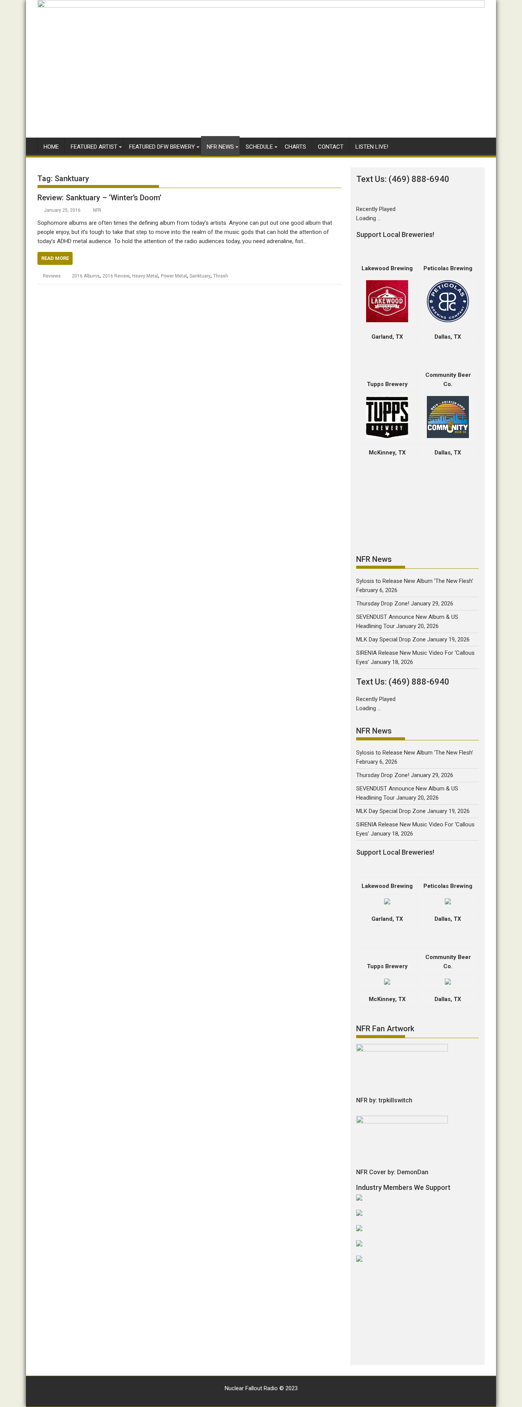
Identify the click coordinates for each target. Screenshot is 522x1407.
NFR (97, 210)
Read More (55, 258)
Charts (295, 146)
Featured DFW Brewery (162, 146)
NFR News (220, 146)
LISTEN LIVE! (371, 146)
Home (51, 146)
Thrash (220, 276)
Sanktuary (200, 276)
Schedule (259, 146)
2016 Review (116, 276)
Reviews (52, 276)
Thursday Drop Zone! (382, 603)
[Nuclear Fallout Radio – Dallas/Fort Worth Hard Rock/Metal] (261, 5)
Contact (331, 146)
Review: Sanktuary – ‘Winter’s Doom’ (99, 197)
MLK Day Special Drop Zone (391, 639)
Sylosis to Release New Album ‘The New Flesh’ (414, 581)
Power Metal (174, 276)
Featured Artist (94, 146)
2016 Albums (86, 276)
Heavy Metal (145, 276)
